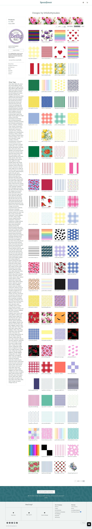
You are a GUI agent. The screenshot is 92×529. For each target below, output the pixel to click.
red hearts (18, 295)
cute (16, 145)
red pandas (13, 298)
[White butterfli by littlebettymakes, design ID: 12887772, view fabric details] (60, 339)
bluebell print (15, 108)
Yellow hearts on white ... (59, 141)
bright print (18, 115)
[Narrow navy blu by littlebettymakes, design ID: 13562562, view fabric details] (73, 140)
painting (16, 222)
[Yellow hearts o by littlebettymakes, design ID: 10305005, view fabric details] (60, 140)
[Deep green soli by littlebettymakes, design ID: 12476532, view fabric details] (33, 156)
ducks (10, 161)
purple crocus (12, 265)
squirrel (14, 320)
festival (20, 162)
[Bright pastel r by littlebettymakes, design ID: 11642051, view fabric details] (60, 40)
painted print (11, 222)
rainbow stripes (19, 281)
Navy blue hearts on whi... (73, 91)
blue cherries (16, 102)
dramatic (13, 158)
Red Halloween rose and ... (60, 274)
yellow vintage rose (13, 381)
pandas (10, 225)
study (21, 329)
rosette (18, 313)
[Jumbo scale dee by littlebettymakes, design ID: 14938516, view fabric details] (73, 206)
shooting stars (12, 317)
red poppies (19, 298)
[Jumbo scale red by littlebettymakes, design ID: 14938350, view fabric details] (46, 372)
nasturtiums (16, 210)
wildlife (16, 369)
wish (14, 372)
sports (20, 317)
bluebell (10, 108)
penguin (10, 234)
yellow (10, 373)
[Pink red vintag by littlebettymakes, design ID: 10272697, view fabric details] (46, 355)
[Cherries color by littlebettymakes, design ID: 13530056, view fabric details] (33, 272)
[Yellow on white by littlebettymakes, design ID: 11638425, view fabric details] (33, 223)
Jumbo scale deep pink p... (73, 207)
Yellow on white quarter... (33, 224)
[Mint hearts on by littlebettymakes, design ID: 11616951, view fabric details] (46, 223)
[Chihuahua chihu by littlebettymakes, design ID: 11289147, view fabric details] (33, 322)
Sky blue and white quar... (73, 423)
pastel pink (11, 230)
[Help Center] (13, 513)
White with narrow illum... (73, 158)
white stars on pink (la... (72, 456)
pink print (15, 248)
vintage (16, 343)
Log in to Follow (16, 50)
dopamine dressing (13, 156)
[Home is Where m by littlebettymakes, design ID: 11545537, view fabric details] (46, 438)
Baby (10, 88)
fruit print (13, 171)
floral (21, 164)
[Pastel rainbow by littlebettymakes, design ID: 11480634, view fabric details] (60, 438)
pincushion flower (13, 240)
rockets (15, 305)
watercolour (20, 361)
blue (14, 99)
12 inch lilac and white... (72, 373)
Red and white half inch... (46, 58)
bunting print (18, 120)
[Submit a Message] (44, 513)
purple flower (14, 268)
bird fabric (11, 94)
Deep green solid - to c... (33, 158)
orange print (11, 219)
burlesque (11, 121)
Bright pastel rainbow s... (60, 41)
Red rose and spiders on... (33, 357)
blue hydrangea (16, 105)
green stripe (14, 180)
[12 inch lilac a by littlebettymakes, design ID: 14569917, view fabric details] (73, 372)
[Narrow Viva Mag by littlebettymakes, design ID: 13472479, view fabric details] (46, 272)
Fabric (9, 21)
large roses (19, 194)
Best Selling (70, 26)
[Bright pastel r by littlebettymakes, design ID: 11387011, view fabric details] (73, 306)
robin (10, 304)
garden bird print (19, 171)
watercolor (11, 360)
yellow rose (13, 378)
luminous (11, 204)
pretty (14, 260)
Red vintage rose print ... (72, 340)
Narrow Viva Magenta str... (47, 274)
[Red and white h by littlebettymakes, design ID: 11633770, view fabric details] (46, 57)
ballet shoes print (18, 90)
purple (19, 263)
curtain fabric (12, 145)
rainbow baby (12, 274)
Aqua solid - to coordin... (46, 406)
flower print (19, 165)
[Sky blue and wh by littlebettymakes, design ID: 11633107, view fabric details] (73, 422)
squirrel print (19, 320)
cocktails (11, 139)
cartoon (10, 124)
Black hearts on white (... (59, 240)
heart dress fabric (13, 182)
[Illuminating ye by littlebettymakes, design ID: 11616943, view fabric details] (46, 306)
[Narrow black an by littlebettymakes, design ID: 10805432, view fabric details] (33, 206)
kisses (10, 192)
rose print (13, 307)
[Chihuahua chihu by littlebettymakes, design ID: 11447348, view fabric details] (60, 306)
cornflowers (19, 141)
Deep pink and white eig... (33, 406)
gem (16, 173)
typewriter (16, 340)
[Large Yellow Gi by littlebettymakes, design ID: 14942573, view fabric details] (33, 57)
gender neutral (12, 176)
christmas (13, 135)
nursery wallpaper (19, 215)
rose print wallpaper (18, 310)
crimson (19, 142)
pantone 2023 (15, 225)
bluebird (10, 109)
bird (9, 93)
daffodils (21, 147)
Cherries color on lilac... (32, 191)
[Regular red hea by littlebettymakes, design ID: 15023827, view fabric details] (60, 57)
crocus (10, 144)
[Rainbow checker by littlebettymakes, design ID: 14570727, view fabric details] (33, 40)
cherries (13, 126)
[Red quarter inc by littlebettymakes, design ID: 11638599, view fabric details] (60, 156)
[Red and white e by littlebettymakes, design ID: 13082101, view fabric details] (33, 239)
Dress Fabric (18, 158)
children (16, 133)
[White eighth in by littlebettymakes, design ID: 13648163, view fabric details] (60, 289)
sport (17, 317)
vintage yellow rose (13, 354)
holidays (10, 185)
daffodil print (16, 147)
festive (10, 164)
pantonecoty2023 (13, 227)
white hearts (18, 366)
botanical (11, 114)
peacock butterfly (17, 233)
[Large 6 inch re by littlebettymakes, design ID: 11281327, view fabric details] (46, 455)
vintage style (14, 351)
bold (18, 111)
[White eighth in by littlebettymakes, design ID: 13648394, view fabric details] (33, 106)
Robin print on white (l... (46, 207)
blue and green (18, 99)
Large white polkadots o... (73, 240)
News (9, 68)
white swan (17, 367)
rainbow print (12, 280)
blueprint (15, 109)
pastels (14, 231)
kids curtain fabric (15, 189)
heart (21, 180)
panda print (17, 224)
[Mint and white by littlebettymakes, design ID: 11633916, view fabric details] (46, 422)
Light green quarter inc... (72, 406)
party (21, 227)
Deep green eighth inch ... (59, 390)
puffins (16, 263)
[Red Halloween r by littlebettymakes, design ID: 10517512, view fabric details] (60, 272)
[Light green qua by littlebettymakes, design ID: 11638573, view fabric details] (73, 405)
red (20, 287)
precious (11, 260)
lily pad (13, 200)
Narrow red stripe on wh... (47, 174)
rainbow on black (16, 278)
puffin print (11, 263)
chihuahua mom (12, 132)
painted (21, 221)
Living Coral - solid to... (59, 373)
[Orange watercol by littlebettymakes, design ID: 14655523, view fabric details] (33, 289)
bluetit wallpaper (12, 111)
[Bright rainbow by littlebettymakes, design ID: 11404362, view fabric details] (33, 455)
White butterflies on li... (59, 340)
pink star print (19, 251)
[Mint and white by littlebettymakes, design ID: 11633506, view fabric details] (60, 422)
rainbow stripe (12, 281)
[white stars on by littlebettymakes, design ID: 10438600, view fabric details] (73, 455)
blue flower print (15, 103)
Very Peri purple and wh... (59, 406)
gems (18, 173)
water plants (16, 358)
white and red (19, 364)
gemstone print (12, 174)
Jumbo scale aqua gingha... (60, 124)
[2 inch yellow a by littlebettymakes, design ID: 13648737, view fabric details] (46, 339)
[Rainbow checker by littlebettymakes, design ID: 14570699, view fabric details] (73, 57)
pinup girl (14, 256)
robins (18, 304)
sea (21, 314)
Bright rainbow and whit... (33, 456)
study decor (11, 331)
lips (19, 200)
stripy (18, 329)
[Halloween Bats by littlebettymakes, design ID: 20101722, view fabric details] (60, 322)
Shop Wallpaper (58, 513)
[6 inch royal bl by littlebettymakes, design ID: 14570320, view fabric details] (73, 256)
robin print (13, 304)
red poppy (11, 299)
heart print (19, 182)
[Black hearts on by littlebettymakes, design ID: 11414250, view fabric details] (60, 239)
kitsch (10, 194)
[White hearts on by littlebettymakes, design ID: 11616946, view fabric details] (33, 306)
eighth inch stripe (16, 161)
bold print (13, 112)
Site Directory (57, 517)
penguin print (16, 234)
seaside (14, 316)
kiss (16, 191)
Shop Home (10, 63)
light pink (11, 197)
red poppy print (17, 299)
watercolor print (17, 360)
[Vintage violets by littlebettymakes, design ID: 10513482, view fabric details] (46, 40)
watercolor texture (13, 361)
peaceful (11, 233)
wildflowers (11, 369)
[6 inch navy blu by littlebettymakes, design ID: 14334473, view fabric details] (33, 388)
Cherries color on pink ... (33, 274)
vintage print (15, 347)
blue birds (11, 102)
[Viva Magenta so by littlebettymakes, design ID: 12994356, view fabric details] (46, 189)
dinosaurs (17, 151)
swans (10, 332)
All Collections (11, 67)
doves (21, 156)
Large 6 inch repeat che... (46, 456)
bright (14, 114)
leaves (10, 195)
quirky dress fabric (19, 271)
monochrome (16, 206)
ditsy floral (11, 153)
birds (14, 96)
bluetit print (19, 109)
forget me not (14, 168)
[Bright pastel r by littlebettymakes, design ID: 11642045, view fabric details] (46, 239)
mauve (17, 204)
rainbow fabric (16, 277)
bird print (16, 94)
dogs (19, 154)
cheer (10, 126)
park (18, 227)
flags (18, 164)
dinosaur (21, 150)
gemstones (18, 174)
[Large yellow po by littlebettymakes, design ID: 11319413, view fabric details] (60, 90)
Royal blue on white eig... (46, 390)
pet (15, 237)
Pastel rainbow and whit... (47, 91)
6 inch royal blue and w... (72, 257)
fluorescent (15, 167)
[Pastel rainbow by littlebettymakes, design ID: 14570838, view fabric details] (46, 289)
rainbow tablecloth (13, 283)
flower (15, 165)
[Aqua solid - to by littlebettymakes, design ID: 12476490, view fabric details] (46, 405)
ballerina (13, 88)
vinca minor (11, 343)
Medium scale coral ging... (47, 124)
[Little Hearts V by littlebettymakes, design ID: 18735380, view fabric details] (60, 355)
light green (19, 195)
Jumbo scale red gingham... (47, 373)
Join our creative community (46, 492)
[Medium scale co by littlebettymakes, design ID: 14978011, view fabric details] (46, 123)
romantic (19, 305)
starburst (18, 325)
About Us (56, 506)
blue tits (20, 106)
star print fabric (16, 323)
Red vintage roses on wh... (60, 473)
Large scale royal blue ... (72, 274)
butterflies (16, 121)
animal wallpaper (14, 85)
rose (10, 307)
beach (20, 91)
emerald (10, 162)
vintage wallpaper (18, 352)
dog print (16, 154)
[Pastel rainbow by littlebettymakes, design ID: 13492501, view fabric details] (46, 90)
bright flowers (12, 115)
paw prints (19, 231)
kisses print (14, 192)
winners (20, 370)
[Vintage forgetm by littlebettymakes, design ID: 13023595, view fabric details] (73, 471)
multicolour (11, 209)
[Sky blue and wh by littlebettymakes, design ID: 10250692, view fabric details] (46, 471)
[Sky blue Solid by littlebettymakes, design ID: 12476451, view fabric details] (33, 123)
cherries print (19, 126)
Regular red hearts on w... (72, 41)
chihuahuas (11, 133)
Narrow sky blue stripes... (72, 75)
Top (84, 522)
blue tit (16, 106)
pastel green (20, 228)
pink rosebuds (17, 249)
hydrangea (14, 186)
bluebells (21, 108)
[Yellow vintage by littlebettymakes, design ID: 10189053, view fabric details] (60, 73)
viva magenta (18, 355)
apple (10, 87)
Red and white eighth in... (33, 240)
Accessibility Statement (75, 510)
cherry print (17, 129)
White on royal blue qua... (46, 108)
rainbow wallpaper (16, 284)
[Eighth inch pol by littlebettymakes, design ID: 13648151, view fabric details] (73, 289)
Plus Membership (58, 510)
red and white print (18, 289)
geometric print (12, 177)
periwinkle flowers (18, 236)
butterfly (13, 123)
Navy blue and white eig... (73, 390)
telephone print (17, 334)
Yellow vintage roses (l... (46, 141)
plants (17, 256)
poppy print (17, 259)
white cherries (12, 366)
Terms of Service (74, 506)
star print (11, 323)
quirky (12, 271)
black (22, 96)
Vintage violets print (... (46, 41)
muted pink (16, 209)
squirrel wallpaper (12, 322)
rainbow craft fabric (13, 275)
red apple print (16, 290)
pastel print (16, 230)
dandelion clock (12, 150)
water (10, 357)
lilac (14, 197)
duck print (19, 159)
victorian (20, 341)
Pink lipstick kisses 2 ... (72, 357)
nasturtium (11, 210)
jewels (18, 188)
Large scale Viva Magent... (33, 373)
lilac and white (18, 197)
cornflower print (12, 141)
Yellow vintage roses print (60, 75)
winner (16, 370)
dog (12, 154)
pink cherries (15, 243)
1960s (13, 84)
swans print (14, 332)
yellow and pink (15, 373)
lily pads (17, 200)
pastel (10, 228)
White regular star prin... (72, 124)
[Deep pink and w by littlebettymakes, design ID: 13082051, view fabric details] (33, 405)
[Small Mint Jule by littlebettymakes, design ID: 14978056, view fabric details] (60, 206)
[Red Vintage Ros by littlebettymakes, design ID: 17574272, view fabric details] (73, 322)
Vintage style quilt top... (33, 439)
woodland (21, 372)
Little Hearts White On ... (59, 174)
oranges (17, 221)
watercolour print (13, 363)
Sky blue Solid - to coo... (33, 124)
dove (19, 156)
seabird (10, 316)
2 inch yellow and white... (46, 340)
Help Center (13, 515)
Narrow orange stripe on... (33, 174)
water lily (11, 358)
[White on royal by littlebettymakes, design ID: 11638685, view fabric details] (46, 106)
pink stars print (12, 253)
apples (18, 87)
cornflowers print (13, 142)
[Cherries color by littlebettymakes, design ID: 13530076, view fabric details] (33, 189)
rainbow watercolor (13, 286)
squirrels (19, 322)
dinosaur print (12, 151)
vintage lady (15, 346)
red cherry (15, 293)
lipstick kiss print (18, 201)
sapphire (13, 314)
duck (16, 159)
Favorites (10, 70)
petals (17, 237)
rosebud (10, 311)
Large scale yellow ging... (46, 75)
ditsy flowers (17, 153)
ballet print (20, 88)
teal (18, 332)
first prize (14, 164)
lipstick (12, 201)
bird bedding (13, 93)
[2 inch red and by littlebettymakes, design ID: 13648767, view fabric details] (33, 73)
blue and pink (11, 100)
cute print (20, 145)
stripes (14, 329)
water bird (14, 357)
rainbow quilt (18, 280)
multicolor (20, 207)
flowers (10, 167)
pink (18, 240)
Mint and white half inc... (46, 423)
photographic (17, 239)
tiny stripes (13, 335)
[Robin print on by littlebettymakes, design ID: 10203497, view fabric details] (46, 206)
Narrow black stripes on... (33, 257)
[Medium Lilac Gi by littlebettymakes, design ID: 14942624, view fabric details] (60, 256)
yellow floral (16, 375)
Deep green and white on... (60, 108)
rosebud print (16, 311)
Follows (10, 73)
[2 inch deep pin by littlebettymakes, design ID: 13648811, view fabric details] (73, 173)
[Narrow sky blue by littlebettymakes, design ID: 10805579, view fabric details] (73, 73)
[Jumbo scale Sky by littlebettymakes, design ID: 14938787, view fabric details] (73, 223)
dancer (19, 148)
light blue (14, 195)
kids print (21, 189)
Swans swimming (45, 257)
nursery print (11, 215)
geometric (18, 176)
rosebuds (11, 313)
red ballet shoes (15, 292)
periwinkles (11, 237)
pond (13, 257)
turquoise (16, 338)
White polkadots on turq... (73, 439)
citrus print (13, 138)
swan (16, 331)
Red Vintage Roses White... (73, 323)
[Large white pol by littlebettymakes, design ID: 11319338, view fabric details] (73, 239)
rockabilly (11, 305)
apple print (14, 87)
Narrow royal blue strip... (59, 191)
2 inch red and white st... (33, 75)
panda (13, 224)
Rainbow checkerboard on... (33, 41)
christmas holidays (13, 136)
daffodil (10, 147)
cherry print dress (13, 130)
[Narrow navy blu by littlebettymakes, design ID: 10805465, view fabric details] (73, 106)
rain (15, 272)
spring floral (14, 319)
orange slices (12, 221)
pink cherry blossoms (17, 245)
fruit (10, 171)
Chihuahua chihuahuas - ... (60, 307)
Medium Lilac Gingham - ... (60, 257)
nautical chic (15, 212)
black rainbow (19, 97)
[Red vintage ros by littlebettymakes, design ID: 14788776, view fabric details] (60, 471)
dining (17, 150)
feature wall (15, 162)
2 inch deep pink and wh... (73, 174)
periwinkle (11, 236)
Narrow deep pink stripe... (60, 456)
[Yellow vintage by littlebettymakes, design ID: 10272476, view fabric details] (46, 140)
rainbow (18, 272)
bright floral (19, 114)
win (14, 370)
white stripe (11, 367)
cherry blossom (15, 127)
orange (15, 216)
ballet (16, 88)
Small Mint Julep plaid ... (59, 207)
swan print (20, 331)
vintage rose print (15, 349)
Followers (10, 72)
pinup (10, 256)
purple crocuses (14, 266)
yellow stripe (20, 379)
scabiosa (18, 314)
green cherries (17, 179)
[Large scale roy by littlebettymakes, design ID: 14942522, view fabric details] (73, 272)
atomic (21, 87)
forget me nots (16, 170)
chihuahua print (19, 132)
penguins (21, 234)
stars (21, 325)
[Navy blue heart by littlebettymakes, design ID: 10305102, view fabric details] (73, 90)
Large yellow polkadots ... (59, 91)
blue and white (18, 100)
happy (18, 180)
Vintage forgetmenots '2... (73, 473)
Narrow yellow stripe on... (33, 141)
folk (19, 167)
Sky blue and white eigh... (46, 473)
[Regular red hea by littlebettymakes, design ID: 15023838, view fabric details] (73, 40)
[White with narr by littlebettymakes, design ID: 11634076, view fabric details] (73, 156)
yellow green (15, 376)
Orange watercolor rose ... (33, 290)
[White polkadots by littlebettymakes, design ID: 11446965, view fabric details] (73, 438)
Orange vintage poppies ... (47, 158)
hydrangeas (13, 188)
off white (11, 216)
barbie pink (11, 91)
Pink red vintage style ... (46, 357)
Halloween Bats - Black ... (59, 323)
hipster (21, 183)
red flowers (20, 293)
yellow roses (14, 379)
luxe (14, 204)
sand (10, 314)
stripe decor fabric (16, 326)
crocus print (15, 144)
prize (17, 260)
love (22, 203)
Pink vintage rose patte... (46, 323)
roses (14, 313)
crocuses (20, 144)
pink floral (16, 246)
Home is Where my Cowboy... (47, 439)
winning (10, 372)
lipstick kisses (12, 203)
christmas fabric (19, 135)
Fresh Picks (77, 26)
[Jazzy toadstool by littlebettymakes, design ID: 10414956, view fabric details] (33, 471)
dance (10, 148)
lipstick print (18, 203)
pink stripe (18, 253)
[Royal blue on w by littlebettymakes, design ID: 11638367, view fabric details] (33, 422)
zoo (16, 382)
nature (21, 210)
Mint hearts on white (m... (47, 224)
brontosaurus (12, 118)
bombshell (18, 112)
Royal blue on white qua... (33, 423)
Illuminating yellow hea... (46, 307)
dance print (14, 148)
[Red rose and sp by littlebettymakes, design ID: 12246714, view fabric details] (33, 355)
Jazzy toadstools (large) (33, 473)
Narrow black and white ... (33, 207)
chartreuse (20, 124)
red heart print (12, 295)
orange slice (17, 219)
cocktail (18, 138)
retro (15, 302)
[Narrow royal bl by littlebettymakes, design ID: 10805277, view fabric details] (60, 189)
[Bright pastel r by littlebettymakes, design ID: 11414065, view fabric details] (73, 189)
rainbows (17, 287)
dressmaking (11, 159)
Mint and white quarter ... (60, 423)
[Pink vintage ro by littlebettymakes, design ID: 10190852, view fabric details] (46, 322)
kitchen (19, 192)
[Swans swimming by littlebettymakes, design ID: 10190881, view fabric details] (46, 256)
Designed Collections (12, 65)
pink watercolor (18, 254)
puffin (19, 262)
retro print (18, 302)
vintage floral (15, 344)
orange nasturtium (17, 218)
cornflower (15, 139)
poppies (16, 257)
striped (16, 328)
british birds (15, 117)
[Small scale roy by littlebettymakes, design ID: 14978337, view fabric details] (33, 339)
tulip (18, 337)
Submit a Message (44, 515)
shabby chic (19, 316)
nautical (10, 212)
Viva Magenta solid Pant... (47, 191)
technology (11, 334)
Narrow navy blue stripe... (73, 108)
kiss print (19, 191)
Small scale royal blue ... (33, 340)
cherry (10, 127)
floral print (11, 165)
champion (15, 124)
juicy (21, 188)
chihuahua (19, 130)
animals (20, 85)
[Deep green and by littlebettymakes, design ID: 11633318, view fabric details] (60, 106)
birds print (18, 96)
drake (10, 158)
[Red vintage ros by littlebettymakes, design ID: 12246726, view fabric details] (73, 339)
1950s (10, 84)
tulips (12, 338)
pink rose (19, 248)
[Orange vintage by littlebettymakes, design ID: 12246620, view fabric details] (46, 156)
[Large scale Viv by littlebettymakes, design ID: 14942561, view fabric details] (33, 372)
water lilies (19, 357)
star (22, 322)
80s (18, 84)
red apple (11, 290)
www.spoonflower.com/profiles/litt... (15, 60)
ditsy (21, 151)
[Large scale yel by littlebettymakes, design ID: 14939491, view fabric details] (46, 73)
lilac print (11, 198)
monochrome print (13, 207)
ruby (21, 313)
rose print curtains (17, 308)
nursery (12, 213)
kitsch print (14, 194)
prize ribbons (15, 262)
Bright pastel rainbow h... (73, 191)
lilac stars (15, 198)
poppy (12, 259)
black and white (12, 97)
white (14, 364)
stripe (10, 326)
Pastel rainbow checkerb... (47, 290)
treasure (10, 337)
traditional (18, 335)
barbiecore (16, 91)
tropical (14, 337)
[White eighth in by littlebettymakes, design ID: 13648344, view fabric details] (33, 90)
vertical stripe (14, 341)
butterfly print (19, 123)
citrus (18, 136)
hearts (10, 183)
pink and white (14, 242)
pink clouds (11, 246)
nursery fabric (18, 213)
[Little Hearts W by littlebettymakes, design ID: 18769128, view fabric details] (60, 173)
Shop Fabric (57, 515)
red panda (14, 296)
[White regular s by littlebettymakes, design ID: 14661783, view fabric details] (73, 123)
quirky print (11, 272)
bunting (13, 120)
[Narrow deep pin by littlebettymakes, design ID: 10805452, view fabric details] (60, 455)
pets (20, 237)
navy (20, 212)
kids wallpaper (12, 191)
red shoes (13, 301)
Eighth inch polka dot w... (73, 290)
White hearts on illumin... (33, 307)
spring (10, 319)
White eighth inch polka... (33, 91)
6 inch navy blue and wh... (33, 390)
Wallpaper (10, 23)
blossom (11, 99)
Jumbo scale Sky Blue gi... (73, 224)
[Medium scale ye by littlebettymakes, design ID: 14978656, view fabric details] (60, 223)
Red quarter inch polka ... (59, 158)
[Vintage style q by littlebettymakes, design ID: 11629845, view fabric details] (33, 438)
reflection (11, 302)
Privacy (72, 508)
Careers (56, 508)
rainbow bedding (19, 274)
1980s (16, 84)
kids (9, 189)
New (83, 26)
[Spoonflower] (46, 2)
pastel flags (14, 228)
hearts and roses (16, 183)
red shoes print (19, 301)
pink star (13, 251)
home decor (15, 185)
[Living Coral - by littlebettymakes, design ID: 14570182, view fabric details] (60, 372)
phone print (11, 239)
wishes (16, 372)
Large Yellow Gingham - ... (33, 58)
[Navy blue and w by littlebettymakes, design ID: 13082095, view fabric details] (73, 388)
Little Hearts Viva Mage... (59, 357)
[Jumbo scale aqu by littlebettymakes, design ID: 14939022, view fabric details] (60, 123)
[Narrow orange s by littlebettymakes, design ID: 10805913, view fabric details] (33, 173)
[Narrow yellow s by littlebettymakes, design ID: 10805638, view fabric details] (33, 140)
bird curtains (19, 93)
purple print (15, 269)
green (17, 177)
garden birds (11, 173)
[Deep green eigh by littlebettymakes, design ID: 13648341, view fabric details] (60, 388)
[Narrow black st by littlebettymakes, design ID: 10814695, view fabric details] (33, 256)
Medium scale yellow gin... (60, 224)
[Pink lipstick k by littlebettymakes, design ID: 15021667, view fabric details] (73, 355)
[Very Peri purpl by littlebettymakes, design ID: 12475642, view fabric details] (60, 405)
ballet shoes (11, 90)
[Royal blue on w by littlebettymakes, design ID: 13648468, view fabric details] (46, 388)
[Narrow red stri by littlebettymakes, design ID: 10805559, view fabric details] (46, 173)
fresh (22, 170)
